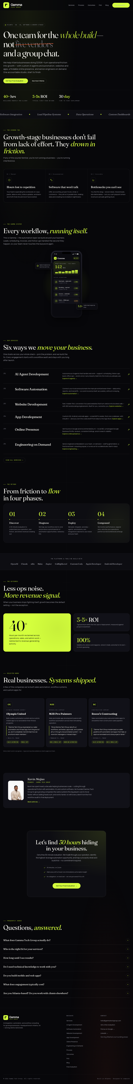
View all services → (14, 460)
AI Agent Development (74, 1025)
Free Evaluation (121, 5)
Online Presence (72, 1042)
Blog (107, 5)
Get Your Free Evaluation (16, 81)
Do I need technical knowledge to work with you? (65, 966)
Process (81, 5)
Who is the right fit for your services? (65, 949)
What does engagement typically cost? (65, 984)
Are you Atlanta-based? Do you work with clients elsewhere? (65, 993)
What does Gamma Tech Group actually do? (65, 940)
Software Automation (73, 1029)
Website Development (74, 1033)
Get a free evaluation (108, 1025)
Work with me (34, 802)
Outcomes (91, 5)
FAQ (100, 5)
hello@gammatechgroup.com (111, 1021)
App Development (72, 1037)
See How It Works (38, 81)
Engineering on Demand (74, 1046)
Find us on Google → (108, 1029)
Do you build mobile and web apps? (65, 975)
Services (71, 5)
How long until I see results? (65, 957)
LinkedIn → (104, 1033)
